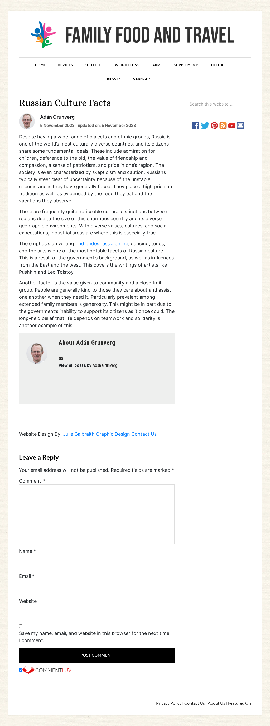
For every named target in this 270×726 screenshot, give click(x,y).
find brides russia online (101, 243)
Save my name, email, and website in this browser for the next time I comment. (94, 636)
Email (27, 576)
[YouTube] (231, 125)
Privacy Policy (168, 702)
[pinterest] (214, 125)
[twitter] (205, 125)
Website (28, 601)
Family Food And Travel (135, 34)
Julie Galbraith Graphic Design (96, 434)
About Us (216, 702)
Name (27, 551)
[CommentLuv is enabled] (46, 670)
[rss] (223, 125)
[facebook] (195, 125)
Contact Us (144, 434)
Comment (32, 481)
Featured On (239, 702)
